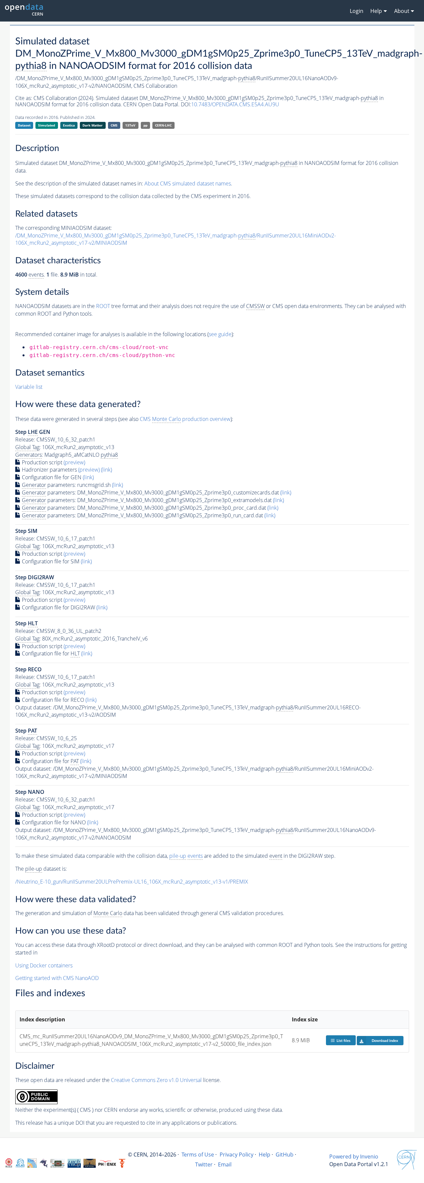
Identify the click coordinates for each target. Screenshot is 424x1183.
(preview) (74, 462)
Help (264, 1154)
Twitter (204, 1164)
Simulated (46, 125)
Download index (385, 1041)
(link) (106, 469)
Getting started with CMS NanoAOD (57, 978)
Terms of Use (198, 1154)
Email (225, 1164)
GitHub (284, 1154)
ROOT (103, 306)
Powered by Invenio (353, 1156)
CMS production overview (185, 419)
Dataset (24, 125)
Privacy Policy (236, 1154)
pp (145, 125)
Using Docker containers (44, 965)
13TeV (130, 125)
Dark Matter (92, 125)
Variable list (28, 386)
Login (356, 11)
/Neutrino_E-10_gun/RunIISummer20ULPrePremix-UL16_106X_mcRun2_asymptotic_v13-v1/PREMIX (131, 881)
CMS (114, 125)
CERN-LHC (163, 125)
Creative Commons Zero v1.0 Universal (156, 1080)
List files (343, 1041)
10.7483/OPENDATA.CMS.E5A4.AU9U (235, 104)
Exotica (69, 125)
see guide (220, 334)
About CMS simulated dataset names (187, 183)
